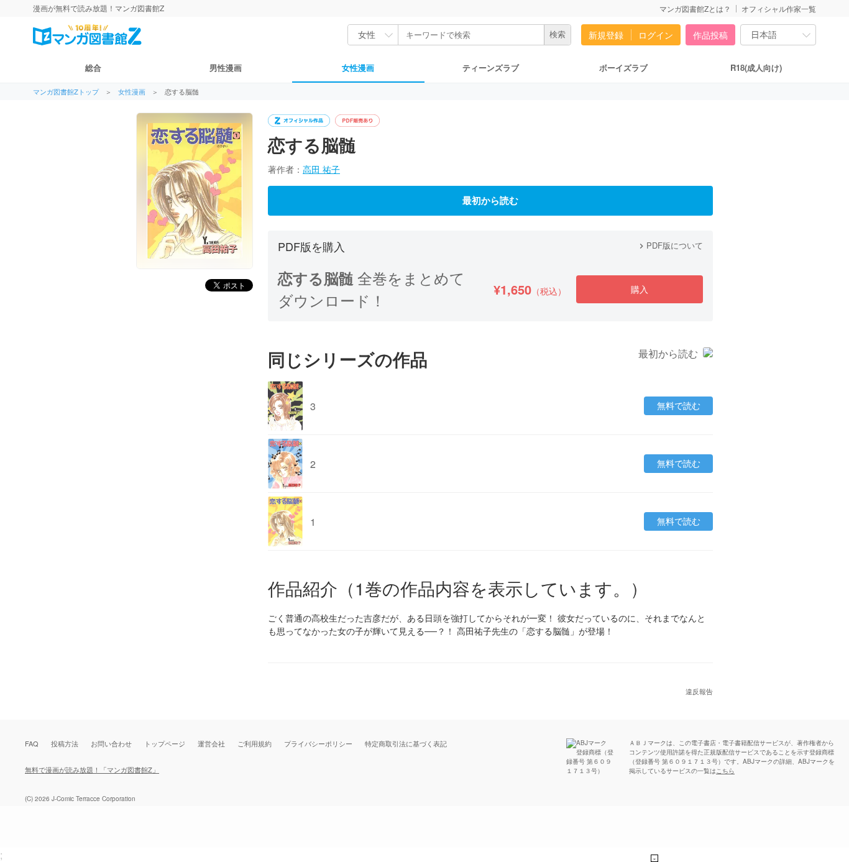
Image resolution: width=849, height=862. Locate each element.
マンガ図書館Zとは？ (695, 8)
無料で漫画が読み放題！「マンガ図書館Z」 (92, 769)
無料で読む (678, 406)
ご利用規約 (254, 743)
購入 (639, 289)
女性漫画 (358, 67)
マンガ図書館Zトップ (66, 91)
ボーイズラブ (623, 67)
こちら (725, 770)
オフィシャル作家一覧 (778, 8)
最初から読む (490, 201)
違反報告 (699, 691)
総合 (93, 67)
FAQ (32, 743)
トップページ (164, 743)
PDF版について (669, 245)
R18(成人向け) (756, 67)
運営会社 (211, 743)
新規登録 (606, 35)
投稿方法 (64, 743)
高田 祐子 (321, 169)
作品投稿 (710, 35)
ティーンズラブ (490, 67)
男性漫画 (225, 67)
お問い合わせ (111, 743)
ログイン (655, 35)
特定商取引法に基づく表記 (406, 743)
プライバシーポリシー (318, 743)
